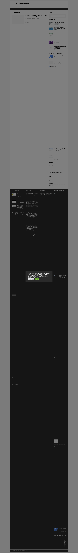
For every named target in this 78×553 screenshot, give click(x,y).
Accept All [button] (37, 279)
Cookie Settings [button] (31, 279)
